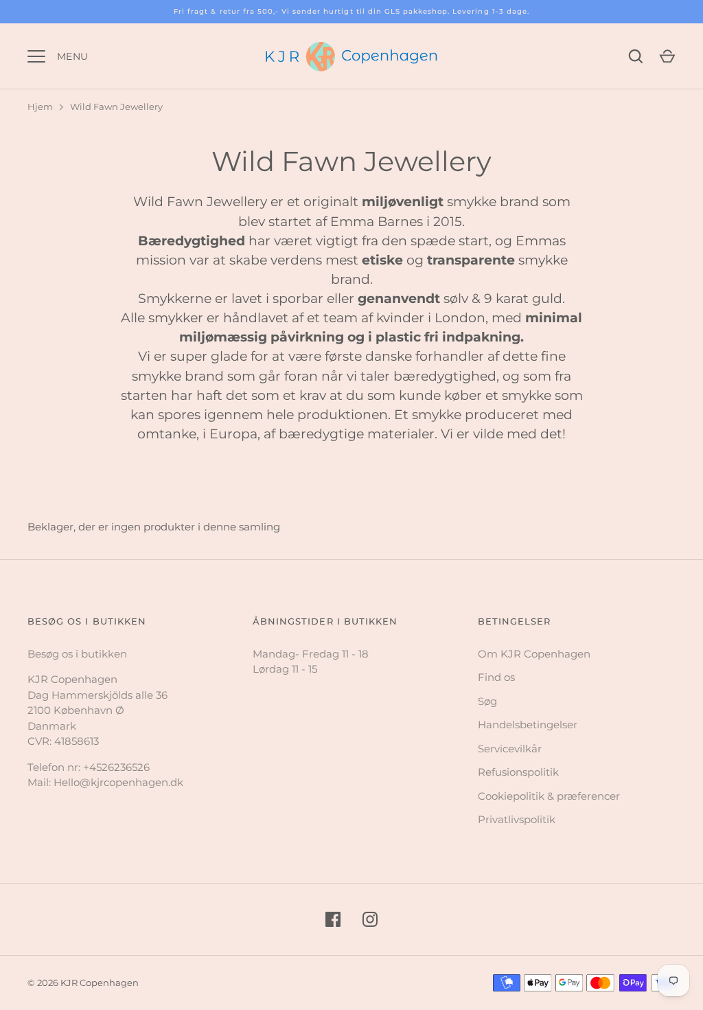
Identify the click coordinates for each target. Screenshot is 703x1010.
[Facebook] (333, 919)
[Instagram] (370, 919)
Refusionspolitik (518, 771)
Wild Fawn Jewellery (116, 106)
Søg (487, 701)
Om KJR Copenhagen (534, 653)
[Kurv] (667, 56)
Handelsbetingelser (527, 724)
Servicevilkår (510, 748)
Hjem (40, 106)
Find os (496, 677)
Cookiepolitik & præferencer (549, 796)
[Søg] (636, 56)
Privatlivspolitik (516, 819)
